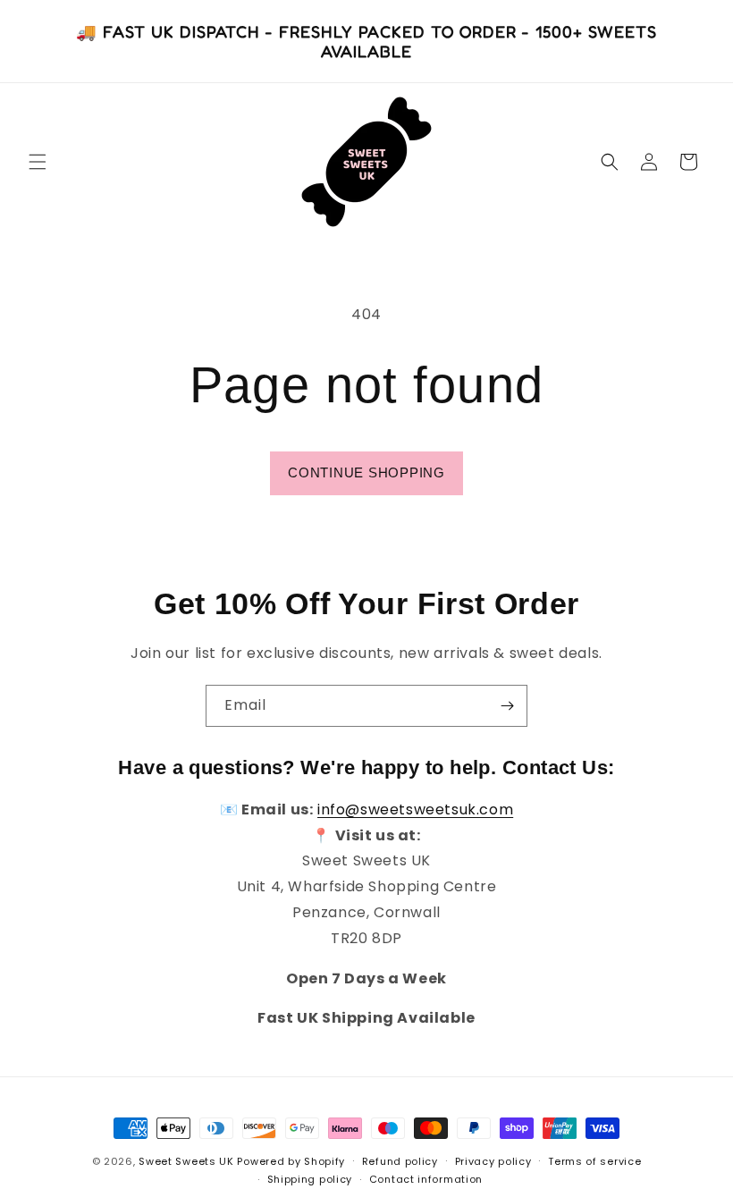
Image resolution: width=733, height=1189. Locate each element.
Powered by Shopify (291, 1161)
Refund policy (400, 1161)
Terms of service (594, 1161)
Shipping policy (310, 1179)
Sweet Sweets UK (186, 1161)
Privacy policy (493, 1161)
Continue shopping (366, 472)
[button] (37, 161)
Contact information (426, 1179)
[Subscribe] (507, 706)
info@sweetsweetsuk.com (415, 809)
